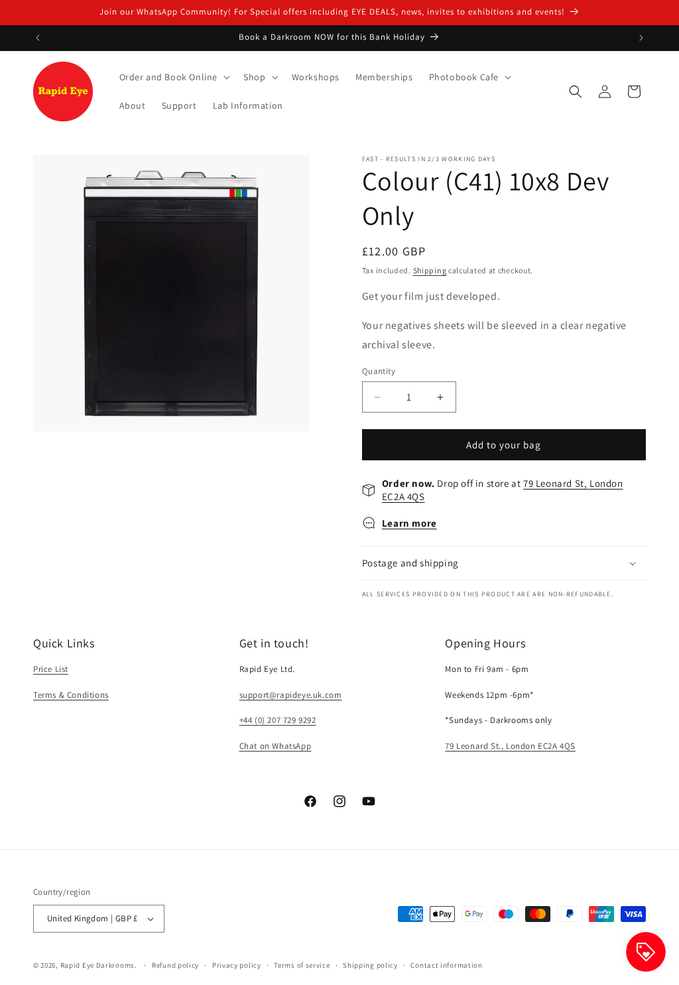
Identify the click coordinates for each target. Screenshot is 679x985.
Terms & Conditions (71, 694)
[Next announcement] (641, 37)
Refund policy (175, 965)
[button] (173, 77)
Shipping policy (370, 965)
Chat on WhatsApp (275, 746)
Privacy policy (236, 965)
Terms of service (302, 965)
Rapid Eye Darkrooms (97, 965)
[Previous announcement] (37, 37)
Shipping (430, 270)
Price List (50, 669)
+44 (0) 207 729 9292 (277, 720)
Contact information (446, 965)
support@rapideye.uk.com (290, 694)
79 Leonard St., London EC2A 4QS (510, 746)
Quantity (378, 371)
